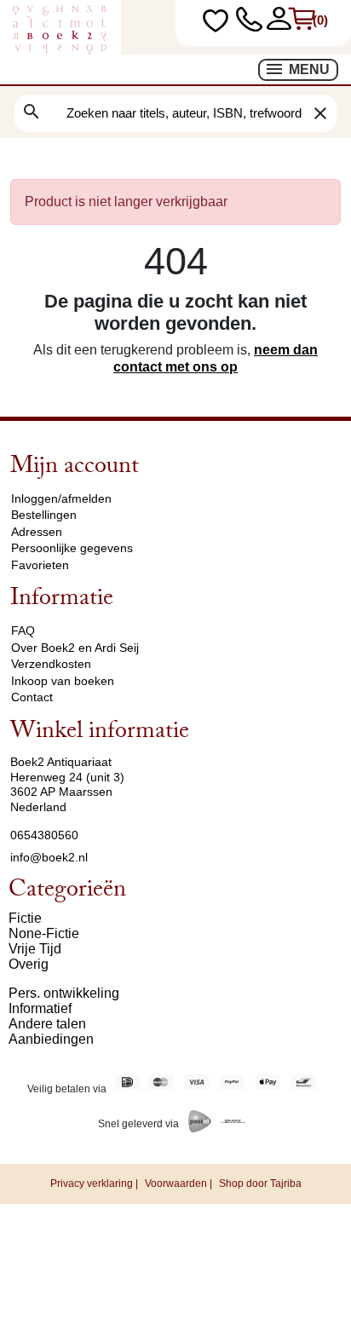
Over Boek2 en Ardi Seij (75, 647)
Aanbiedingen (51, 1039)
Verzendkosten (51, 664)
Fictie (25, 918)
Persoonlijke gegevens (72, 548)
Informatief (40, 1008)
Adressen (36, 532)
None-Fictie (44, 933)
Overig (29, 964)
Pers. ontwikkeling (64, 993)
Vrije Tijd (35, 949)
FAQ (23, 630)
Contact (32, 697)
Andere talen (47, 1024)
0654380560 (44, 835)
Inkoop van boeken (62, 681)
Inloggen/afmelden (61, 498)
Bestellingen (44, 514)
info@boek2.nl (49, 857)
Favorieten (40, 565)
